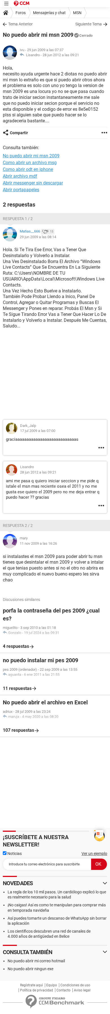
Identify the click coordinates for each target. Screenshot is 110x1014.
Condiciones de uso (75, 985)
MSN (77, 12)
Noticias (14, 853)
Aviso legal (82, 990)
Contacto (63, 990)
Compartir (19, 133)
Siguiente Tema (88, 24)
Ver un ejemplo (94, 853)
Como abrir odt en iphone (28, 169)
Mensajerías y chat (49, 12)
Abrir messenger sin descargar (33, 183)
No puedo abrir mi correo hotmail (36, 961)
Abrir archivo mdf (20, 176)
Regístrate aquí (31, 985)
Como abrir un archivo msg (30, 162)
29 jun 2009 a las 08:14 (38, 237)
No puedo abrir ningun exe (30, 969)
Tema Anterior (20, 24)
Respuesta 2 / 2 (18, 525)
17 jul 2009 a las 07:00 (37, 431)
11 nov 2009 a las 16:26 (38, 543)
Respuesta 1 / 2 (18, 218)
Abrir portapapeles (21, 189)
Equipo (51, 985)
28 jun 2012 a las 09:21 (61, 55)
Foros (21, 12)
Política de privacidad (36, 990)
